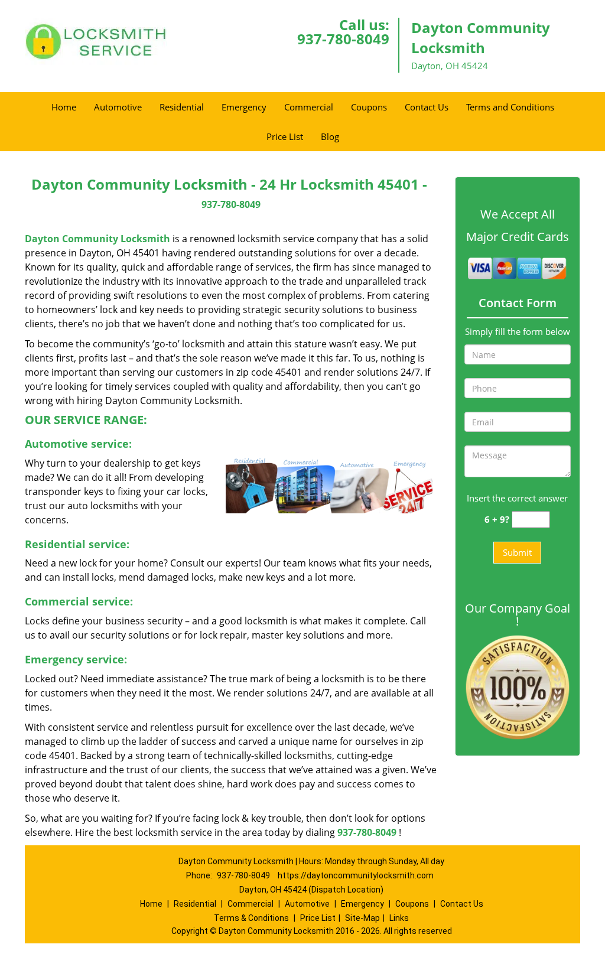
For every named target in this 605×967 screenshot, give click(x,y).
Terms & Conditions (251, 918)
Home (63, 107)
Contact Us (426, 107)
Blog (330, 136)
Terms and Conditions (510, 107)
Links (399, 918)
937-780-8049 (343, 38)
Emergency (244, 107)
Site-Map (362, 918)
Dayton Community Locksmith (97, 238)
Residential (182, 107)
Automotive (118, 107)
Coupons (369, 107)
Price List (284, 136)
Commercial (308, 107)
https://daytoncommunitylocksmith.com (356, 875)
